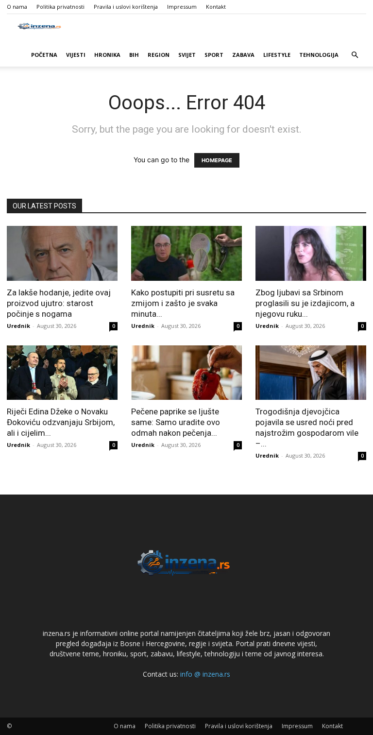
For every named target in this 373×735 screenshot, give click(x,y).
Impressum (182, 6)
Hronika (107, 54)
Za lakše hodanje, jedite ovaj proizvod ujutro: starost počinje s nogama (59, 303)
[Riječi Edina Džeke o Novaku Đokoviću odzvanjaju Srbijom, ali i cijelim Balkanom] (62, 372)
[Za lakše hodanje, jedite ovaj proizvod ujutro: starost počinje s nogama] (62, 253)
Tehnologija (319, 54)
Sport (213, 54)
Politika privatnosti (60, 6)
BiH (134, 54)
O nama (17, 6)
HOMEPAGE (217, 160)
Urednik (18, 325)
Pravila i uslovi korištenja (126, 6)
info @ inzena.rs (205, 674)
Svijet (187, 54)
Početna (44, 54)
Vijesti (75, 54)
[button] (354, 55)
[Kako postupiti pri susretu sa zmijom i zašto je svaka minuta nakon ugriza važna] (186, 253)
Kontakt (216, 6)
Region (159, 54)
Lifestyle (276, 54)
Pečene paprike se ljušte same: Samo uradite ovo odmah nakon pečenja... (175, 422)
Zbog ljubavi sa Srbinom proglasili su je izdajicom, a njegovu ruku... (305, 303)
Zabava (243, 54)
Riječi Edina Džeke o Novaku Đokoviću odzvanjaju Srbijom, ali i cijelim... (61, 422)
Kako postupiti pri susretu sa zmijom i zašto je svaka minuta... (183, 303)
